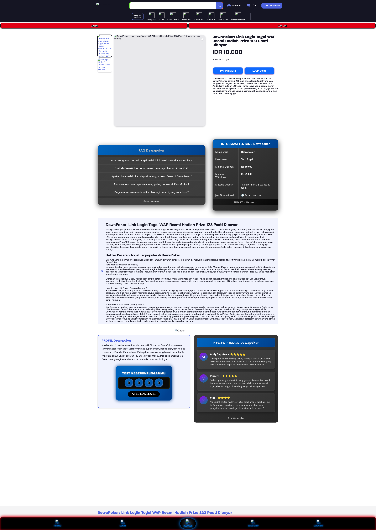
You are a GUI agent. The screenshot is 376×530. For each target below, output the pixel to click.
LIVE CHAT (318, 525)
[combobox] (173, 5)
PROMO (57, 525)
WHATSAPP (253, 525)
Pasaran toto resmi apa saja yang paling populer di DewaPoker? (151, 184)
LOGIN (94, 25)
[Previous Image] (116, 81)
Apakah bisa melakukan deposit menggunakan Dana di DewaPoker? (151, 176)
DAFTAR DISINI (228, 71)
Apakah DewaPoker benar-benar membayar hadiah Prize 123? (151, 168)
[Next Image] (203, 81)
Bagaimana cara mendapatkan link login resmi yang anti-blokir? (151, 192)
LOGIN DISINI (259, 71)
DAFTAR (282, 25)
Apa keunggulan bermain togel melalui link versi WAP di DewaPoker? (151, 160)
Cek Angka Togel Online (144, 394)
